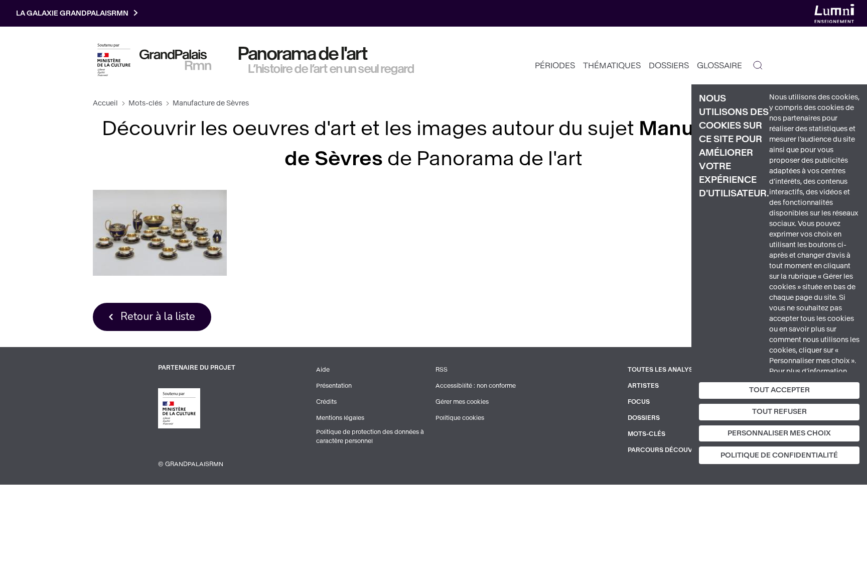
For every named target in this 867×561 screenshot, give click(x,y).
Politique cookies (460, 418)
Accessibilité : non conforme (476, 386)
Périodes (555, 65)
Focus (639, 402)
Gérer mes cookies (462, 402)
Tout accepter (779, 390)
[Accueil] (175, 59)
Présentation (334, 386)
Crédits (326, 402)
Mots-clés (145, 103)
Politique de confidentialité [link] (779, 455)
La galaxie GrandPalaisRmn (72, 13)
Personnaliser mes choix (779, 433)
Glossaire (719, 65)
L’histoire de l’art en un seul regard (331, 69)
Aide (323, 370)
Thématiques (612, 65)
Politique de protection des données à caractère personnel (370, 436)
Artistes (643, 386)
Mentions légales (340, 418)
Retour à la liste (157, 316)
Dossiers (669, 65)
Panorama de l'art (303, 54)
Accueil (105, 103)
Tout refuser (779, 411)
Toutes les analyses (664, 370)
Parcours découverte (668, 450)
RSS (442, 370)
